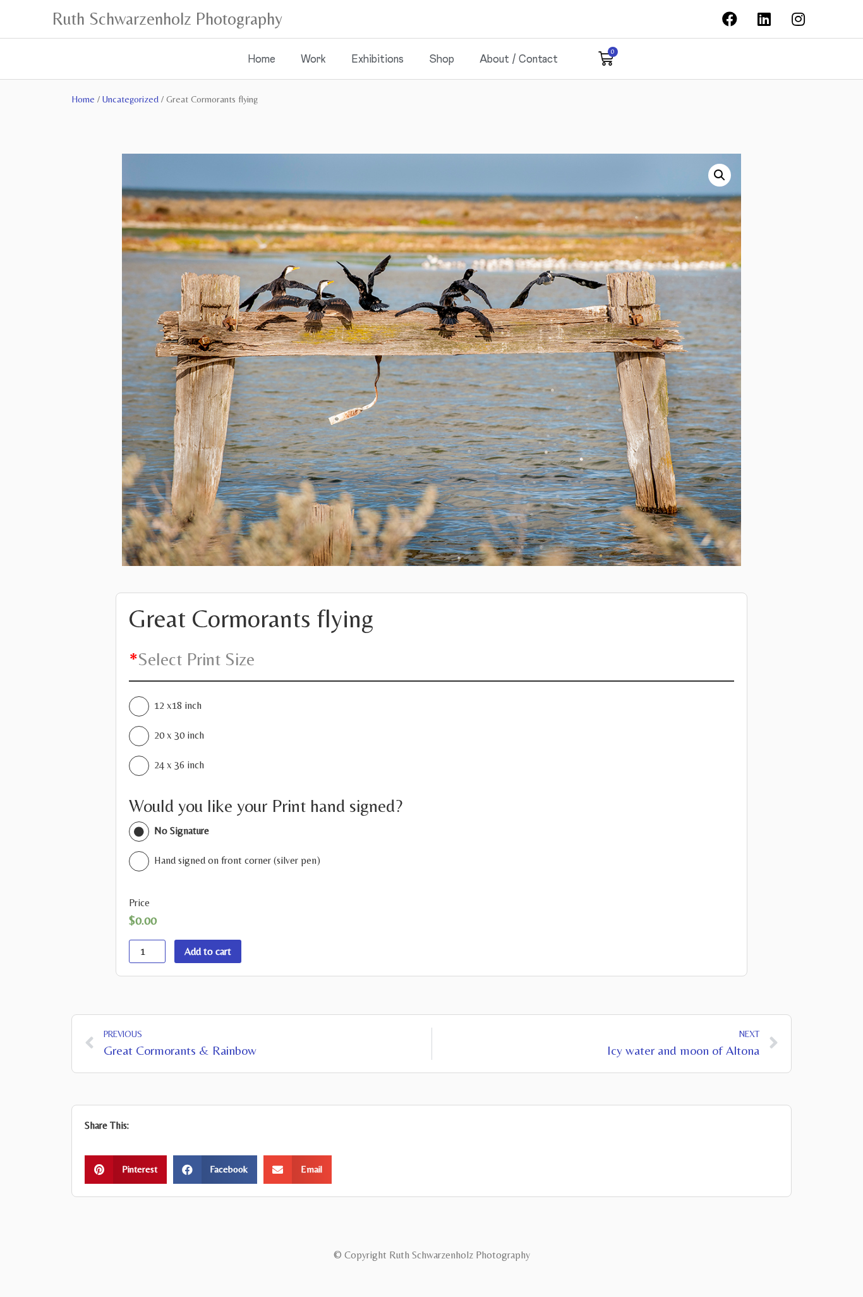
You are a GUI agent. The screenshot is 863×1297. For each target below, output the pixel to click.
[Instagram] (799, 19)
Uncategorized (130, 99)
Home (261, 58)
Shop (441, 58)
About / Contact (519, 58)
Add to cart (207, 951)
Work (313, 58)
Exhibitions (377, 58)
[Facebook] (730, 19)
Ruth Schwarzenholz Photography (167, 18)
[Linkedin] (764, 19)
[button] (126, 1169)
